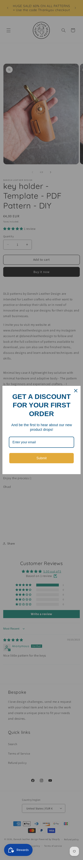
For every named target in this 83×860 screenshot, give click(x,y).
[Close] (76, 391)
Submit (41, 458)
